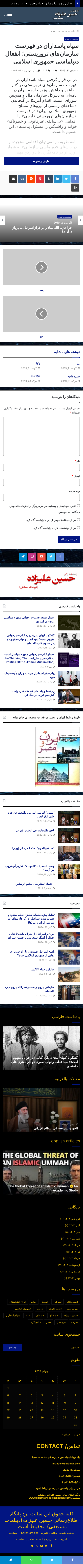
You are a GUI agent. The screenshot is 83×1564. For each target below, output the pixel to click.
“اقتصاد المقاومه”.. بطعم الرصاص (35, 883)
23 (75, 1417)
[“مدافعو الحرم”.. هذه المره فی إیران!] (69, 853)
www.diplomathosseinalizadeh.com (49, 1497)
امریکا (45, 1301)
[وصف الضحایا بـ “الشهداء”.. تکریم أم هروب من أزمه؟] (69, 871)
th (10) (35, 376)
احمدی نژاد (72, 1301)
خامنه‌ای (40, 1315)
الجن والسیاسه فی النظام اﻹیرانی (35, 830)
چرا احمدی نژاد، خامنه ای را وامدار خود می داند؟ (43, 229)
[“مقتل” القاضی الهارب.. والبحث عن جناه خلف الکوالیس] (69, 818)
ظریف (74, 1322)
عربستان (61, 1322)
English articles (29, 1532)
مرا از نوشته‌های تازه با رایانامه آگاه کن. (54, 527)
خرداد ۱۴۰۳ (73, 1258)
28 (20, 1417)
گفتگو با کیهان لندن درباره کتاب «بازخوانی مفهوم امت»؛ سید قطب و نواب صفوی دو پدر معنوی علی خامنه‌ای (31, 639)
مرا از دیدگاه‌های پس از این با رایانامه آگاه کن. (51, 519)
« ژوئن (76, 1434)
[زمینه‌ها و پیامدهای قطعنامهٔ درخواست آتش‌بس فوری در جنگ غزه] (69, 696)
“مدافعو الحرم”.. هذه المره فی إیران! (33, 848)
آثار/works (61, 1539)
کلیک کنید (65, 1475)
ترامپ (40, 1308)
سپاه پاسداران (13, 1315)
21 (20, 1410)
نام (77, 460)
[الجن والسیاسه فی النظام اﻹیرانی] (69, 835)
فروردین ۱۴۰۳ (72, 1271)
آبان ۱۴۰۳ (74, 1225)
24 (64, 1417)
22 (8, 1410)
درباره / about (44, 1539)
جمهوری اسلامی (23, 1308)
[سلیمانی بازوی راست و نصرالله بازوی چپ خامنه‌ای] (69, 992)
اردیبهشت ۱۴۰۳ (71, 1264)
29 (8, 1417)
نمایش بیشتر (42, 161)
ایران (33, 1301)
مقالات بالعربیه (48, 1532)
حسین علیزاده (71, 1315)
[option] (41, 220)
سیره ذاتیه (74, 376)
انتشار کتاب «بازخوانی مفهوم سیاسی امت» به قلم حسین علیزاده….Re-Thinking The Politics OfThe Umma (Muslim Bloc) (29, 658)
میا (78, 363)
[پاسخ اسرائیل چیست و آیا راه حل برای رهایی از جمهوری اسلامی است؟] (69, 957)
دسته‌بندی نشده (60, 31)
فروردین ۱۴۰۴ (72, 1218)
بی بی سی (72, 1308)
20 (31, 1410)
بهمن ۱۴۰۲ (74, 1278)
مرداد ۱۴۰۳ (73, 1245)
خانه (73, 31)
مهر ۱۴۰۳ (75, 1231)
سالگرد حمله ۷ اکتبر (43, 969)
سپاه (28, 1315)
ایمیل (76, 475)
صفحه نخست (66, 1532)
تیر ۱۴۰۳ (75, 1251)
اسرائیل (57, 1301)
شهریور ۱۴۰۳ (72, 1238)
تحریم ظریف (55, 1308)
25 (52, 1417)
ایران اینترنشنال (17, 1301)
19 (42, 1410)
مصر (48, 1322)
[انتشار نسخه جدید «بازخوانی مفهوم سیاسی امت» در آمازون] (69, 622)
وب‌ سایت (74, 490)
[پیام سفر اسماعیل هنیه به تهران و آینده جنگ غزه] (69, 678)
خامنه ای (54, 1315)
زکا (38, 363)
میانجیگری (35, 1322)
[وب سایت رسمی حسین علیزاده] (66, 14)
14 (20, 1402)
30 (75, 1424)
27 (31, 1417)
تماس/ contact (25, 1539)
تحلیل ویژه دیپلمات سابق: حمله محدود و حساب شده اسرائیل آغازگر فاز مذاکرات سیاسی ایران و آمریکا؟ (31, 918)
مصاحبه (13, 1532)
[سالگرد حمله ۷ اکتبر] (69, 974)
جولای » (65, 1434)
